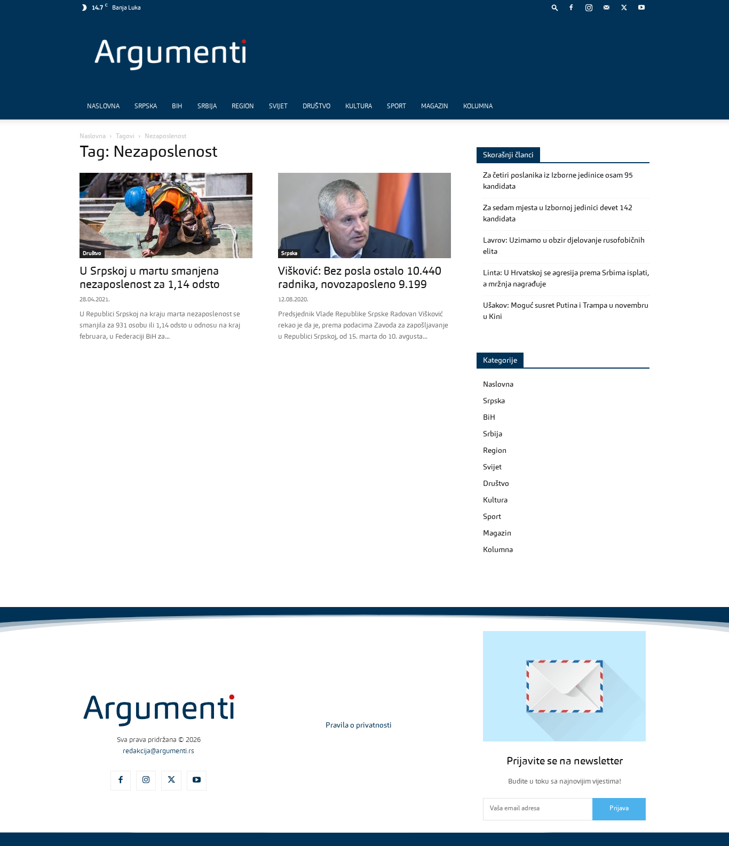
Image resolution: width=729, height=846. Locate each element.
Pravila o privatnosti (359, 725)
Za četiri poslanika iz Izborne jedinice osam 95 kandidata (558, 181)
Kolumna (478, 106)
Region (243, 106)
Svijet (278, 106)
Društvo (316, 106)
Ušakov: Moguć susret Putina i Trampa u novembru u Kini (565, 311)
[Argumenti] (158, 711)
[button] (555, 7)
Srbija (207, 106)
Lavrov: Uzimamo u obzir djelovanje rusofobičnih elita (564, 246)
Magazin (434, 106)
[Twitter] (624, 7)
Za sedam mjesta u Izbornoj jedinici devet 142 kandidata (557, 213)
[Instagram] (589, 7)
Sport (396, 106)
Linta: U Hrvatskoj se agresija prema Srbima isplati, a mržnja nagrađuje (566, 278)
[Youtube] (641, 7)
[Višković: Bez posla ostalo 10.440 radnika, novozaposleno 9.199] (364, 215)
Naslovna (103, 106)
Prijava (619, 808)
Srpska (145, 106)
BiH (177, 106)
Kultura (358, 106)
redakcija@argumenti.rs (158, 751)
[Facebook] (571, 7)
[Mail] (606, 7)
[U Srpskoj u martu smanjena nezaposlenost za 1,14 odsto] (166, 215)
